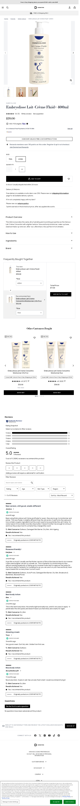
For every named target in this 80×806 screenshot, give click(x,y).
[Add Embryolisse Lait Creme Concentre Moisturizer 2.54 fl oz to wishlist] (34, 337)
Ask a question (38, 114)
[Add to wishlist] (68, 179)
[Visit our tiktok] (54, 735)
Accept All (56, 802)
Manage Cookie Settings (10, 802)
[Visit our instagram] (44, 735)
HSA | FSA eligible (15, 124)
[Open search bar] (7, 8)
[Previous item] (5, 365)
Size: (8, 154)
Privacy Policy (67, 796)
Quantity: (10, 165)
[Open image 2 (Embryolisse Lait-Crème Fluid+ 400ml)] (21, 92)
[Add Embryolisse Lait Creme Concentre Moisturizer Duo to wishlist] (70, 337)
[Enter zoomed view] (71, 80)
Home (6, 19)
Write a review (26, 114)
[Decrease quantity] (9, 169)
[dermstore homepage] (39, 7)
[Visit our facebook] (35, 735)
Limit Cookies (69, 802)
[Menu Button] (2, 8)
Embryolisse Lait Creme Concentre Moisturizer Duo (57, 372)
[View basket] (74, 8)
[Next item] (73, 365)
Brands (13, 19)
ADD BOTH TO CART (60, 294)
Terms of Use (5, 798)
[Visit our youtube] (49, 735)
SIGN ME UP (71, 726)
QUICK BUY (20, 392)
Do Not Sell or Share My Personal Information (39, 754)
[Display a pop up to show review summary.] (29, 381)
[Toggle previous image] (5, 52)
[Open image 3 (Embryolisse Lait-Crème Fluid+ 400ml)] (33, 92)
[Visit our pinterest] (58, 735)
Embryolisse (22, 19)
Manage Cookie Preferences (39, 752)
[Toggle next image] (73, 52)
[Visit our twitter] (40, 735)
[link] (69, 8)
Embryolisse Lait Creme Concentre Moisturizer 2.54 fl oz (21, 372)
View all (70, 129)
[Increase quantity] (22, 169)
